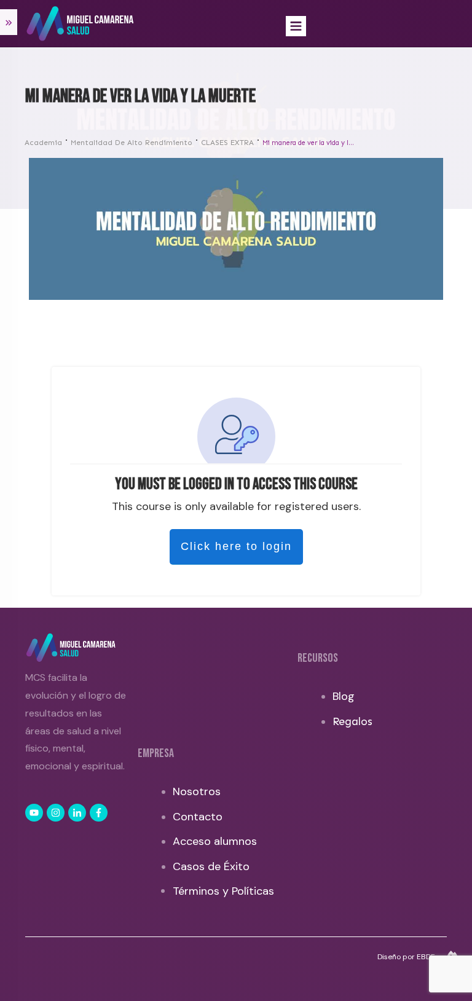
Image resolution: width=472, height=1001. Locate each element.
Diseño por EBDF (406, 957)
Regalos (352, 721)
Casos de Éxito (211, 866)
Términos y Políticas (223, 891)
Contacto (197, 816)
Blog (343, 696)
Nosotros (197, 791)
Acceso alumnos (215, 841)
